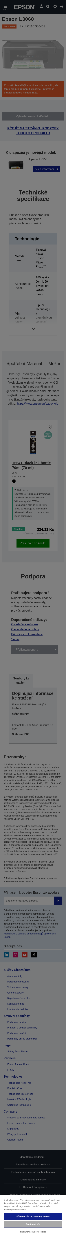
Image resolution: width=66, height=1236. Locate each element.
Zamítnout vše (33, 1224)
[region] (33, 1215)
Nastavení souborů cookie (33, 1232)
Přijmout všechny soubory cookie (33, 1216)
